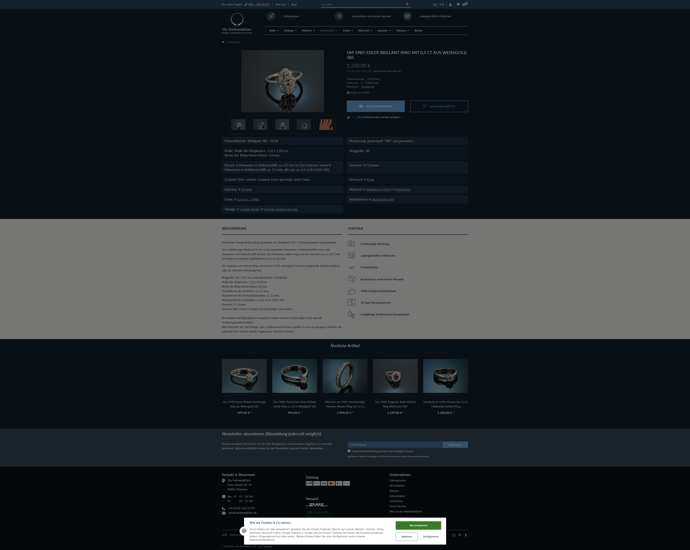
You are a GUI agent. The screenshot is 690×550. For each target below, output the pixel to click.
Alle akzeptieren (418, 525)
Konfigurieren (431, 536)
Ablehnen (406, 536)
